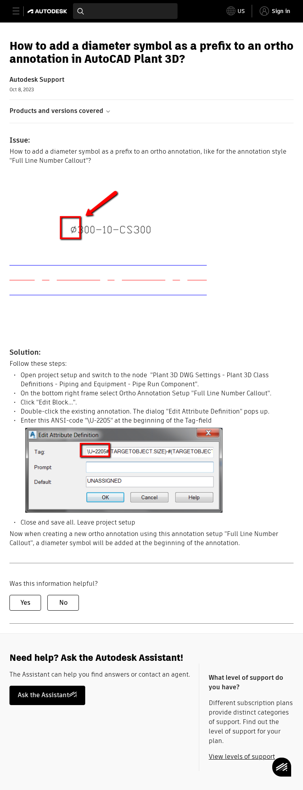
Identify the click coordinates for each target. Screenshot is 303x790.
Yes (25, 602)
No (63, 602)
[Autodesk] (48, 11)
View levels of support (242, 756)
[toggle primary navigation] (20, 11)
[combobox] (125, 11)
